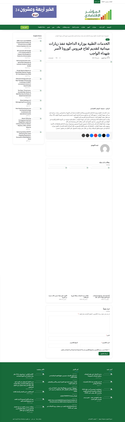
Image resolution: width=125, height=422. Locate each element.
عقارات (83, 27)
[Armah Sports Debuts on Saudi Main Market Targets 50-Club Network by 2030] (37, 73)
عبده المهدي (104, 58)
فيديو (48, 27)
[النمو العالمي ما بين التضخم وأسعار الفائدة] (39, 394)
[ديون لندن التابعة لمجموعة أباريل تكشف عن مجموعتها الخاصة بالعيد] (39, 401)
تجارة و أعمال (75, 27)
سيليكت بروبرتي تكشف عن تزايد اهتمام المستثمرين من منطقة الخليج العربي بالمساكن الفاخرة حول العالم (24, 408)
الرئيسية (109, 27)
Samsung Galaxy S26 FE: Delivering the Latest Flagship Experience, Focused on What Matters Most (23, 135)
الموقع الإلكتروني (74, 342)
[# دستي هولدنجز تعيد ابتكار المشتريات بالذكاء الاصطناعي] (107, 384)
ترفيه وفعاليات (66, 27)
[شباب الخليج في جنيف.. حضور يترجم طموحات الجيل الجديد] (107, 400)
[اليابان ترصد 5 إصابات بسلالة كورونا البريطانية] (79, 230)
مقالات (58, 27)
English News (41, 27)
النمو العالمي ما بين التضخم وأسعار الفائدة (23, 391)
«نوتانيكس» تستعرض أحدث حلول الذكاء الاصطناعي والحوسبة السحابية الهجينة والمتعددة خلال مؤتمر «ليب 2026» (92, 391)
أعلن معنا (25, 27)
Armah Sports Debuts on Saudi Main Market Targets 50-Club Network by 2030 (23, 72)
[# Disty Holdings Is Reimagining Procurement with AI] (37, 102)
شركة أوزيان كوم (17, 419)
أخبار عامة (102, 27)
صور (53, 27)
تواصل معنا (38, 419)
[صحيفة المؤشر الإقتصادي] (98, 14)
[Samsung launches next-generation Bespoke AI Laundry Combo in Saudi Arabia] (37, 63)
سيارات (94, 27)
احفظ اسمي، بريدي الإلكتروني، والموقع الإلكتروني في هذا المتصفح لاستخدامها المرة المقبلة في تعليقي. (84, 349)
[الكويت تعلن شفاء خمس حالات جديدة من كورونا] (57, 230)
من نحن (33, 419)
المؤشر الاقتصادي (92, 419)
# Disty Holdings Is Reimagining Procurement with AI (23, 102)
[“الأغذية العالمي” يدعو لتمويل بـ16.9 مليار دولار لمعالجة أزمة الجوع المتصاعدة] (39, 376)
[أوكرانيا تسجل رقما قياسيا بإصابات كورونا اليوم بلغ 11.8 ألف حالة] (100, 230)
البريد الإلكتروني (105, 342)
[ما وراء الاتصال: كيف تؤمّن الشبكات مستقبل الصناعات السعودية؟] (107, 376)
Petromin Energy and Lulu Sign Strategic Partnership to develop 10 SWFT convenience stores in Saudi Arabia (23, 82)
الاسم (108, 335)
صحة (102, 35)
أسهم (88, 27)
